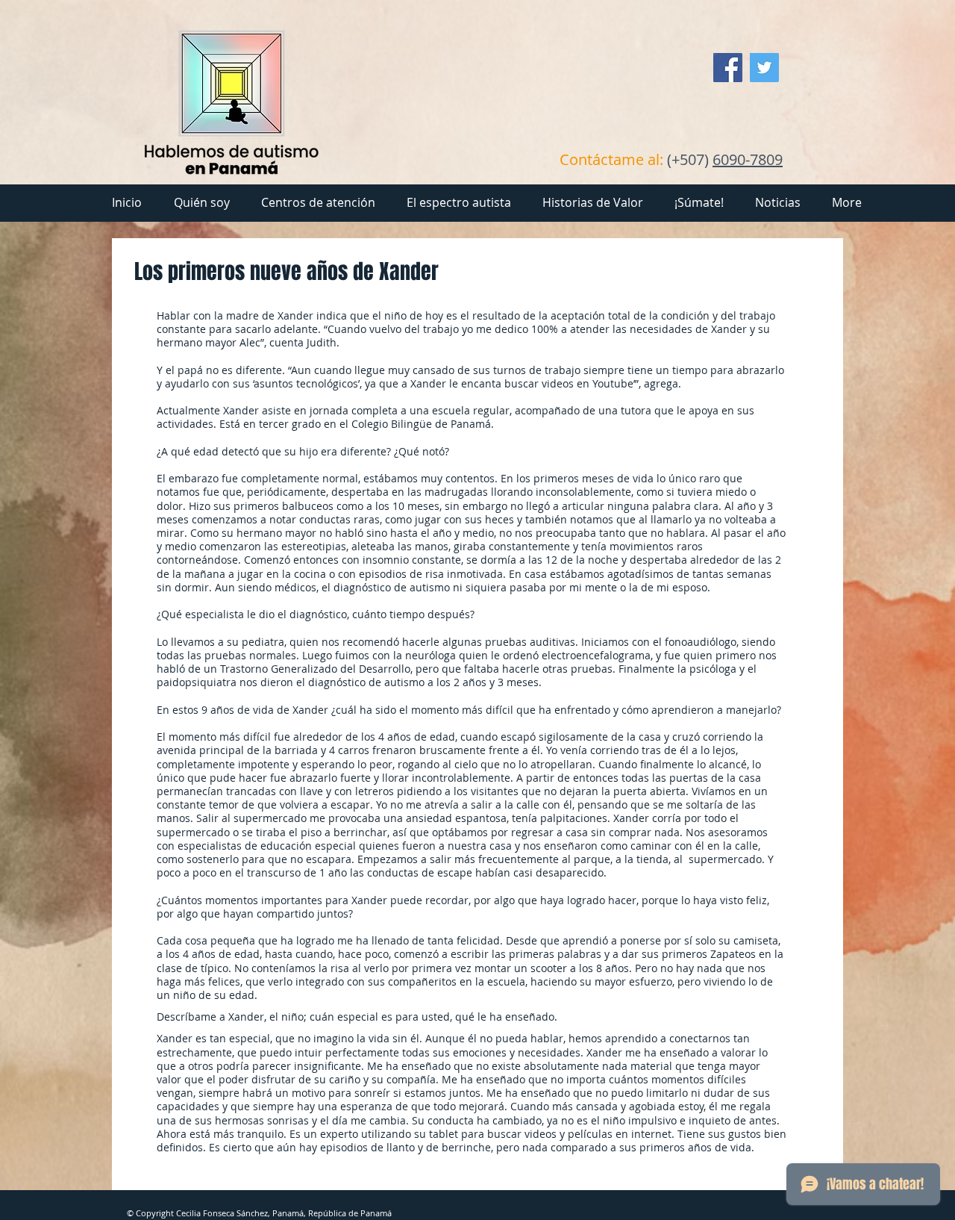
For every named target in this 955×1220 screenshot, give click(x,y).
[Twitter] (764, 67)
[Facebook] (727, 67)
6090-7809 (748, 159)
